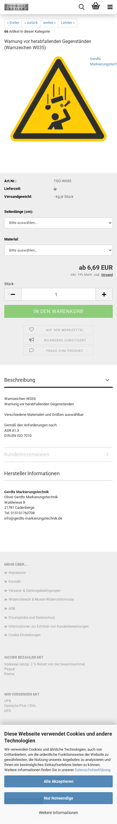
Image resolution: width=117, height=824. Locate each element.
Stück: (9, 284)
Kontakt (15, 582)
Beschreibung (19, 380)
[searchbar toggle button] (81, 7)
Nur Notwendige (58, 798)
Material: (11, 239)
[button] (12, 294)
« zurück (31, 22)
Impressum (17, 573)
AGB (12, 609)
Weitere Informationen (58, 812)
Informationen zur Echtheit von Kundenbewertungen (49, 626)
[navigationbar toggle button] (110, 7)
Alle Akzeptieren (59, 781)
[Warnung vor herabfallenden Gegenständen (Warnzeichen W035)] (58, 99)
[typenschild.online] (14, 7)
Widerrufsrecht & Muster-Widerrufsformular (41, 599)
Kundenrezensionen (26, 454)
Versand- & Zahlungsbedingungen (34, 591)
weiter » (49, 22)
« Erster (13, 22)
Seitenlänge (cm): (18, 211)
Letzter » (68, 22)
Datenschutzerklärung (92, 770)
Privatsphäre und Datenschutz (32, 618)
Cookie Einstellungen (25, 635)
